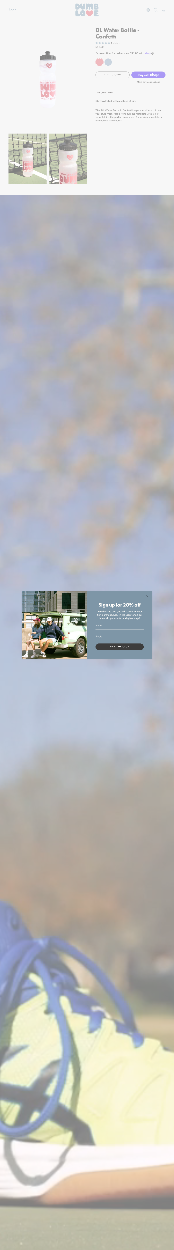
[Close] (147, 596)
